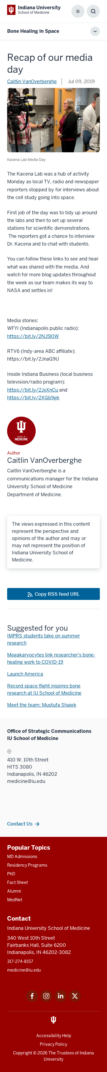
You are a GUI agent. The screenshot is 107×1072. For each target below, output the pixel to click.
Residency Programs (27, 865)
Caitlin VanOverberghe (32, 81)
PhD (11, 873)
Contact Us (19, 824)
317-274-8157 (20, 961)
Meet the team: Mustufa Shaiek (41, 705)
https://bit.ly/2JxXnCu (32, 390)
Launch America (25, 674)
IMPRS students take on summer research (43, 639)
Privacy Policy (53, 1044)
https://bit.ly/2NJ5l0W (33, 336)
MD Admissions (22, 856)
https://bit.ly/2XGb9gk (33, 398)
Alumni (14, 891)
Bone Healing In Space (33, 31)
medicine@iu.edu (24, 970)
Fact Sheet (17, 882)
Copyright (22, 1053)
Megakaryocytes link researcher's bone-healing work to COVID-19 (51, 658)
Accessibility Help (53, 1035)
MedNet (14, 899)
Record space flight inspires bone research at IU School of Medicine (44, 689)
